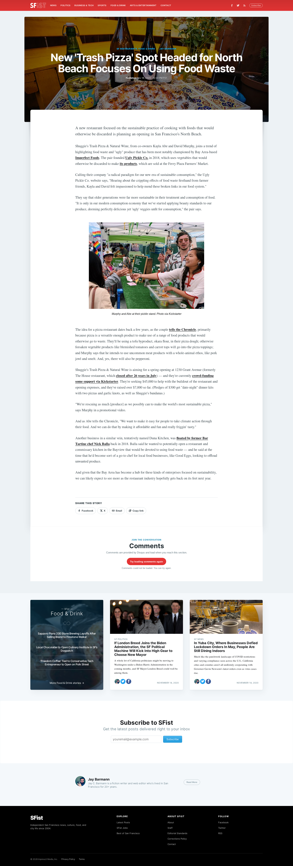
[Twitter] (238, 5)
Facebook (223, 822)
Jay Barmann (168, 48)
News (53, 5)
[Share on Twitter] (123, 681)
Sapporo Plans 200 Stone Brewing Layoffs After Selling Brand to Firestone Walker (67, 635)
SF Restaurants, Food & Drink (136, 48)
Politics (65, 5)
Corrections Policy (177, 838)
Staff (170, 827)
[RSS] (245, 5)
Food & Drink (118, 5)
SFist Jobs (122, 827)
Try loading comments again (146, 561)
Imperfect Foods (87, 157)
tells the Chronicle (182, 329)
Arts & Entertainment (143, 5)
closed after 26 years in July (136, 375)
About (171, 822)
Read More (192, 782)
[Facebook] (232, 5)
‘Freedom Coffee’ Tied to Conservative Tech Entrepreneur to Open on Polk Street (66, 662)
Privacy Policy (68, 859)
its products (128, 163)
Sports (102, 5)
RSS (220, 833)
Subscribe (256, 5)
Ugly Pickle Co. (136, 157)
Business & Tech (84, 5)
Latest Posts (123, 822)
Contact (166, 5)
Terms (82, 859)
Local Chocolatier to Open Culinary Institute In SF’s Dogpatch (66, 649)
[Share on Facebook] (129, 681)
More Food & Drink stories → (67, 683)
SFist (36, 817)
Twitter (222, 827)
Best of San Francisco (128, 833)
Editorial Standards (177, 833)
